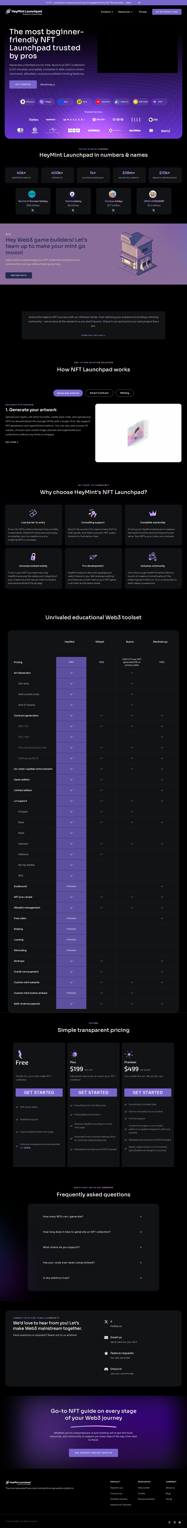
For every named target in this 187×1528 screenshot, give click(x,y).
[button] (106, 11)
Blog (168, 1493)
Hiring (169, 1499)
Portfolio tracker (118, 1499)
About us (170, 1487)
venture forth (19, 275)
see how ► (12, 442)
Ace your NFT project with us (93, 1453)
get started (39, 1092)
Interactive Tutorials (120, 1504)
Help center (144, 1487)
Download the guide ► (93, 335)
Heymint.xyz (116, 1487)
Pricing (142, 12)
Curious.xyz (116, 1493)
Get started (23, 84)
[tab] (68, 393)
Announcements (146, 1499)
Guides (141, 1493)
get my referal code (167, 12)
